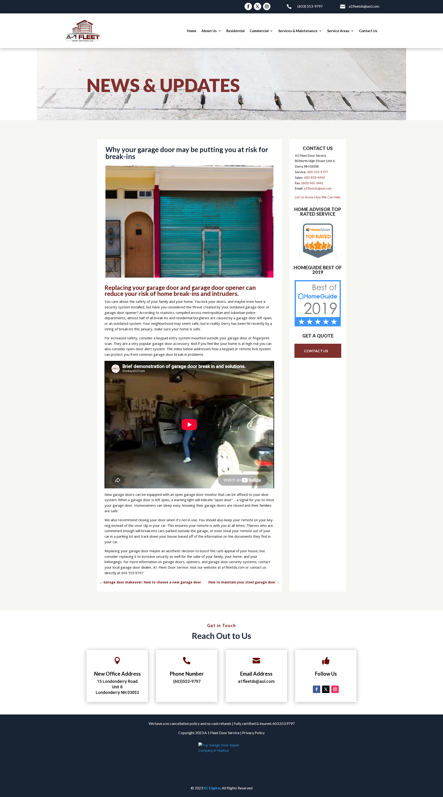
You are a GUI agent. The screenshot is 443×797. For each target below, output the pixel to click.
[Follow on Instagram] (266, 6)
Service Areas (338, 31)
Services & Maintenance (297, 31)
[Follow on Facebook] (248, 6)
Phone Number (187, 674)
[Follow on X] (257, 6)
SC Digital (212, 788)
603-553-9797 (317, 172)
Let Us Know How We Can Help (318, 197)
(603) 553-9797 (310, 6)
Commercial (259, 31)
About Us (209, 31)
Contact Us (368, 31)
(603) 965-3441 (312, 183)
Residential (235, 31)
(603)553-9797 (187, 681)
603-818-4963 (314, 177)
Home (191, 31)
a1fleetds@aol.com (364, 6)
